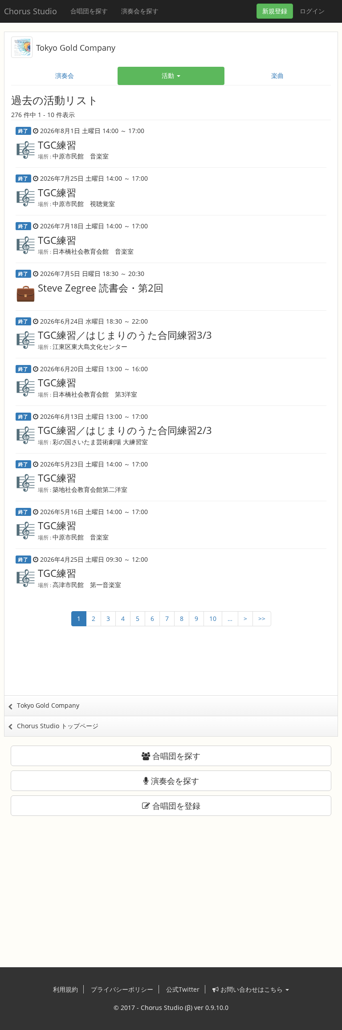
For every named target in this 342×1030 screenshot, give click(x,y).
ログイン (312, 11)
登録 (274, 11)
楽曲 (277, 75)
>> (261, 618)
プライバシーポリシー (122, 989)
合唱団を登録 (175, 805)
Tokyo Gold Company (75, 47)
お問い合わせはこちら (252, 989)
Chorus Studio (30, 11)
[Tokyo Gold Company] (22, 46)
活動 (169, 75)
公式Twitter (183, 989)
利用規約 (65, 989)
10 (212, 618)
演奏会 (64, 75)
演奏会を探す (140, 11)
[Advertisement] (171, 668)
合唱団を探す (89, 11)
